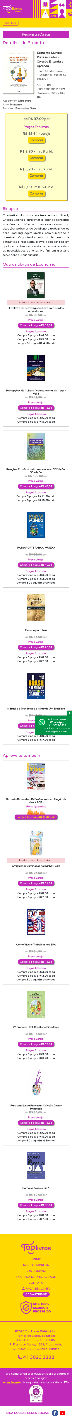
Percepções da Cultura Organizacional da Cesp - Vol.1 (36, 392)
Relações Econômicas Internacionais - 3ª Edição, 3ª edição (36, 471)
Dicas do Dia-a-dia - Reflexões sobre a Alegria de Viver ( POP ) (36, 801)
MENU (10, 23)
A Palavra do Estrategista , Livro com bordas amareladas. (36, 310)
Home (36, 1259)
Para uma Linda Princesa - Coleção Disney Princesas (36, 1107)
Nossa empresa (36, 1265)
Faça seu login (37, 1288)
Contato (36, 1282)
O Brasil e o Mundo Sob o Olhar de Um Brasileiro (36, 708)
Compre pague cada (36, 335)
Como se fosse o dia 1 (36, 1188)
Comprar (36, 140)
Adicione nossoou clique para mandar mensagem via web (57, 725)
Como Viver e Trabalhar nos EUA (36, 944)
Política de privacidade (36, 1277)
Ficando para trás (36, 630)
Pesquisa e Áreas (36, 34)
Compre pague (36, 325)
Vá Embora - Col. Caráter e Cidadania (36, 1027)
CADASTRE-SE (36, 1294)
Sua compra (36, 1271)
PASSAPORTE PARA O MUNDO (36, 547)
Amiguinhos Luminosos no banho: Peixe (36, 866)
